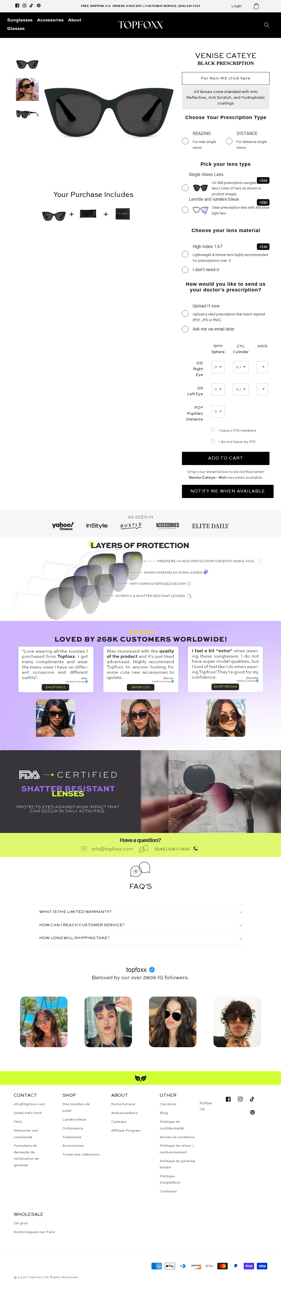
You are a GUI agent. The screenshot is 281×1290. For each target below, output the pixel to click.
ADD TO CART (225, 458)
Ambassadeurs (124, 1113)
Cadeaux (119, 1122)
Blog (164, 1113)
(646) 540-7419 (28, 1113)
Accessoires (73, 1146)
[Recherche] (267, 25)
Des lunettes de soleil (76, 1107)
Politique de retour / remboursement (177, 1149)
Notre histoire (123, 1104)
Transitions (72, 1137)
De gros (21, 1223)
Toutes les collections (81, 1154)
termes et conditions (177, 1137)
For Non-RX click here (226, 78)
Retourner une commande (26, 1134)
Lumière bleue (74, 1119)
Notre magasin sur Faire (34, 1232)
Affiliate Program (125, 1130)
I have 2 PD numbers (237, 431)
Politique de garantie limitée (177, 1164)
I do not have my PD (237, 442)
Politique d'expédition (170, 1179)
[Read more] (44, 1022)
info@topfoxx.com (29, 1104)
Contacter (168, 1191)
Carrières (168, 1104)
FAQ (18, 1122)
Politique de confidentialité (172, 1125)
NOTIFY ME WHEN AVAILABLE (227, 491)
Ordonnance (72, 1128)
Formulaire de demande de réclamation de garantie (26, 1155)
